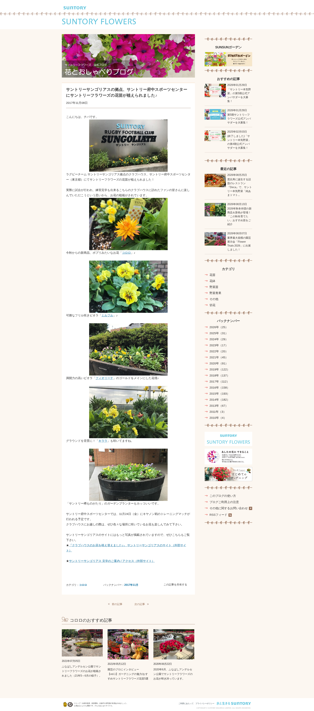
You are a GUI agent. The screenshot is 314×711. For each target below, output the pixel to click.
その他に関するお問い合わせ (228, 508)
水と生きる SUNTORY (233, 703)
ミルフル (107, 315)
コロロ (126, 252)
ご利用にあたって (185, 703)
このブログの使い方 (222, 495)
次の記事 (139, 604)
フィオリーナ (104, 378)
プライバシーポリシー (204, 703)
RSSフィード (218, 514)
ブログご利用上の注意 (224, 502)
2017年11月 (131, 584)
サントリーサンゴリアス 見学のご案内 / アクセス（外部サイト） (112, 561)
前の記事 (117, 604)
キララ (102, 440)
